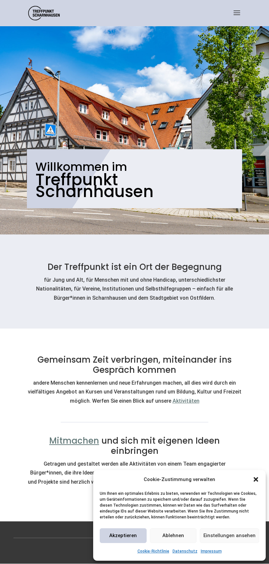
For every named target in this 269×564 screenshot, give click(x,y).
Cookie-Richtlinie (153, 551)
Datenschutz (185, 551)
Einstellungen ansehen (229, 535)
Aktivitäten (186, 401)
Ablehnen (173, 535)
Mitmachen (74, 441)
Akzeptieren (123, 535)
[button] (256, 479)
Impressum (211, 551)
